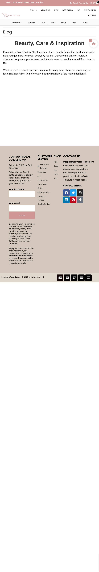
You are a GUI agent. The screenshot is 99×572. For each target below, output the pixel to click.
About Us (45, 10)
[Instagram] (80, 192)
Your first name (16, 189)
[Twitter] (73, 192)
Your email (14, 203)
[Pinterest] (73, 200)
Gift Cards (67, 10)
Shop (32, 10)
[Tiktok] (80, 200)
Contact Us (90, 10)
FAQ (78, 10)
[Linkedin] (66, 200)
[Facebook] (66, 192)
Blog (56, 10)
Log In (93, 15)
